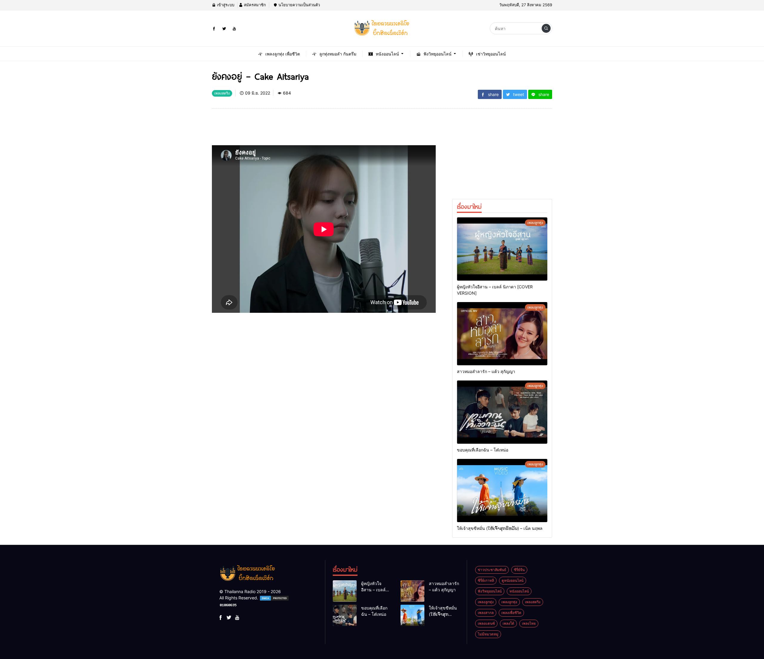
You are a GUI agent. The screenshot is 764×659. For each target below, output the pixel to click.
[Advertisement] (320, 129)
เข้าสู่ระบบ (225, 4)
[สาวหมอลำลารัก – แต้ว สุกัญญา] (502, 333)
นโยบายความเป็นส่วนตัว (298, 4)
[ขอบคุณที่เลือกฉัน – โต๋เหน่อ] (502, 412)
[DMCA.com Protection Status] (274, 597)
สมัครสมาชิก (254, 4)
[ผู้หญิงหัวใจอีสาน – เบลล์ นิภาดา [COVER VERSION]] (502, 249)
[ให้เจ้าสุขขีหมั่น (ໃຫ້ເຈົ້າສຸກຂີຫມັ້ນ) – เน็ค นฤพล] (502, 490)
